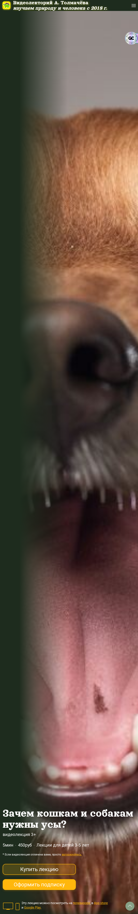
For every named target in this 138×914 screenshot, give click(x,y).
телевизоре (81, 903)
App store (101, 903)
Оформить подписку (39, 884)
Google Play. (32, 907)
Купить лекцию (39, 869)
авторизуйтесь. (72, 854)
